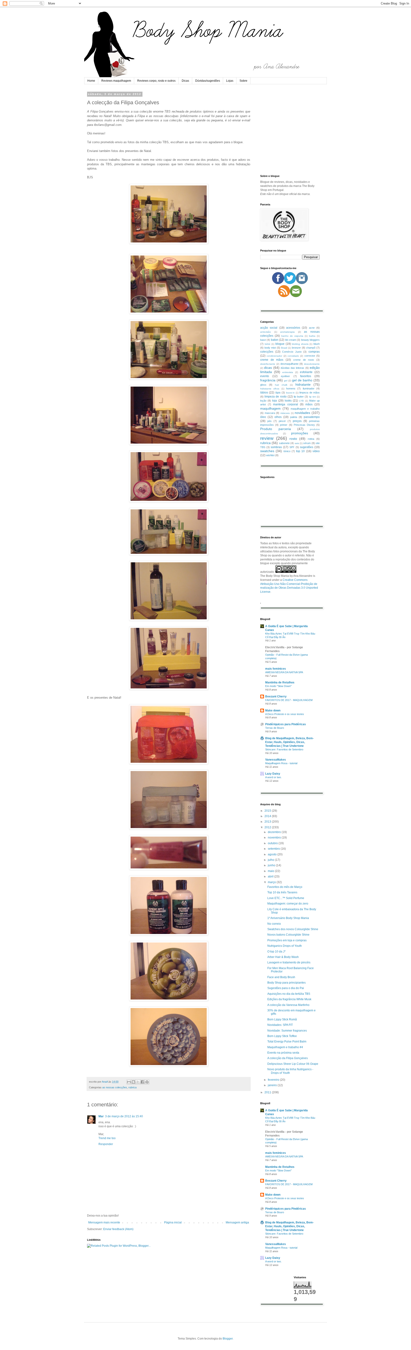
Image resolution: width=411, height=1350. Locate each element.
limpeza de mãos (309, 392)
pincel (282, 421)
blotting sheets (300, 344)
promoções (299, 433)
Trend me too (107, 1138)
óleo (263, 417)
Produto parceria (275, 429)
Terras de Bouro (274, 727)
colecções (266, 351)
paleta (293, 417)
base (263, 339)
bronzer (296, 347)
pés (269, 421)
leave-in (290, 392)
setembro (274, 848)
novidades (302, 413)
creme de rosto (303, 359)
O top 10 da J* (276, 951)
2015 (268, 810)
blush (316, 343)
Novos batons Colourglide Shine (288, 934)
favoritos (305, 376)
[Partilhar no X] (138, 1082)
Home (91, 80)
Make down (272, 710)
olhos (278, 417)
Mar (101, 1116)
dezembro (275, 832)
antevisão (265, 332)
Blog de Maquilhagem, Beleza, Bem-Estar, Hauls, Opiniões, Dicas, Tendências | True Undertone (289, 742)
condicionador (274, 356)
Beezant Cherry (276, 696)
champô (310, 347)
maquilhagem (270, 408)
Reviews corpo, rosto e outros (156, 80)
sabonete (284, 443)
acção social (268, 327)
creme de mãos (271, 359)
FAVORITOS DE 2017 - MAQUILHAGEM (289, 700)
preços (297, 421)
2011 (268, 1092)
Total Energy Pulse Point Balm (286, 1041)
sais (297, 443)
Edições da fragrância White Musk (289, 999)
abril (271, 876)
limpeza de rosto (275, 396)
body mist (270, 347)
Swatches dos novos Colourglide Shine (292, 929)
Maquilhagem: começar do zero (287, 903)
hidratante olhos (269, 388)
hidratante (303, 384)
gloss (263, 384)
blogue (279, 344)
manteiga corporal (285, 404)
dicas (268, 367)
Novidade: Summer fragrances (287, 1030)
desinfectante (267, 364)
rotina (311, 438)
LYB (301, 400)
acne (312, 327)
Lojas (229, 80)
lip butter (299, 396)
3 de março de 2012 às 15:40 (124, 1116)
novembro (275, 837)
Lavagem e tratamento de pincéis (288, 962)
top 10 (300, 451)
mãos (309, 404)
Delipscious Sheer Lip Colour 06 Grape (292, 1064)
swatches (267, 451)
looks (288, 400)
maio (271, 871)
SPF (291, 447)
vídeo (316, 451)
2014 (268, 816)
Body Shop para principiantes (286, 982)
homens (290, 388)
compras (314, 351)
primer (283, 424)
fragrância (267, 380)
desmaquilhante (289, 363)
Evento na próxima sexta (283, 1052)
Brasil (284, 347)
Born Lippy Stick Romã (282, 1019)
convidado (293, 356)
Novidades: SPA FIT (280, 1025)
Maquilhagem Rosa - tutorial (281, 763)
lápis (278, 392)
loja (274, 400)
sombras (276, 447)
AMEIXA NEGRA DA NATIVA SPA (284, 672)
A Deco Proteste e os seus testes (284, 714)
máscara (285, 413)
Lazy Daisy (272, 773)
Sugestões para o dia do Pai (285, 988)
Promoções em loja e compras (287, 940)
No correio (274, 923)
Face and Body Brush (281, 977)
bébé (267, 344)
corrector (309, 355)
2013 (268, 821)
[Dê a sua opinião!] (133, 1082)
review (267, 438)
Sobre (243, 80)
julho (271, 860)
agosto (272, 854)
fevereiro (274, 1079)
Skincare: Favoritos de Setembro (284, 749)
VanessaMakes (275, 759)
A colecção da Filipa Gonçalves (287, 1058)
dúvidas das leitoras (292, 367)
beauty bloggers (310, 339)
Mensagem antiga (237, 1222)
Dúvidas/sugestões (207, 80)
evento (264, 376)
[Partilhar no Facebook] (142, 1082)
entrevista (287, 372)
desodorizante (312, 364)
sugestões (306, 447)
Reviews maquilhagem (116, 80)
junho (272, 865)
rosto (293, 439)
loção (263, 400)
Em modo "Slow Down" (278, 686)
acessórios (293, 327)
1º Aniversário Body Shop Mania (288, 918)
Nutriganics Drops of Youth (284, 945)
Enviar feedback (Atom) (118, 1229)
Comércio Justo (292, 351)
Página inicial (173, 1222)
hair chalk (281, 385)
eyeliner (285, 376)
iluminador (308, 388)
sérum (307, 443)
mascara (270, 413)
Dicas (185, 80)
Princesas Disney (304, 424)
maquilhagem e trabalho (305, 408)
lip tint (312, 396)
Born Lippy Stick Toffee (282, 1036)
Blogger (228, 1338)
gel (285, 380)
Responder (105, 1144)
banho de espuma (292, 336)
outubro (273, 843)
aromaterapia (287, 332)
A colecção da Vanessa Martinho (288, 1005)
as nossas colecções (114, 1087)
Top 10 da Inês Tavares (282, 892)
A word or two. (273, 777)
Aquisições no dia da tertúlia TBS (288, 993)
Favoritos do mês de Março (284, 887)
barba (312, 336)
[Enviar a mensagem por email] (129, 1082)
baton (274, 339)
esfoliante (306, 372)
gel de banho (302, 380)
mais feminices (275, 668)
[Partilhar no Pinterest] (147, 1082)
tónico (287, 451)
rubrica (132, 1087)
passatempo (312, 417)
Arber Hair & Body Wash (283, 957)
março (272, 882)
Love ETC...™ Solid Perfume (285, 898)
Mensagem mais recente (104, 1222)
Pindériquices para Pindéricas (285, 724)
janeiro (273, 1085)
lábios (264, 392)
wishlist (270, 455)
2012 (268, 827)
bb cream (290, 339)
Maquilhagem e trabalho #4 (285, 1047)
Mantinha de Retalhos (279, 682)
